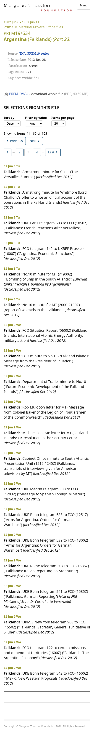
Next (33, 141)
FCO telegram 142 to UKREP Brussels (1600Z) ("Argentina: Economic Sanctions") (44, 253)
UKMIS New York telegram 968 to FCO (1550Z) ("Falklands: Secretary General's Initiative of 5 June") (47, 627)
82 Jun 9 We (12, 325)
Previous (16, 141)
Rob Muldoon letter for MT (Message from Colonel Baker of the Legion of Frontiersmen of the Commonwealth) (45, 412)
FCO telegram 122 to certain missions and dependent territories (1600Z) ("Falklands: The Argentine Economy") (46, 652)
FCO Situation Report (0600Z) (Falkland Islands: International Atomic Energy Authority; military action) (45, 335)
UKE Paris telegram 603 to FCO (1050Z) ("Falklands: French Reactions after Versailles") (45, 228)
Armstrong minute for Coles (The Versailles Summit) (41, 174)
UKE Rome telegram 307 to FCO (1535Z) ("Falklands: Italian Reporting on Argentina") (46, 571)
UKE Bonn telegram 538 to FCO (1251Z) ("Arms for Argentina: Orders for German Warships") (46, 519)
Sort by (9, 118)
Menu (83, 5)
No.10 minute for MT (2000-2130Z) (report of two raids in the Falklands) (44, 310)
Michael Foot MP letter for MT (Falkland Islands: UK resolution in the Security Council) (46, 438)
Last (51, 152)
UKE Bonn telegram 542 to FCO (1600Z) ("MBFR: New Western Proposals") (46, 678)
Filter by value (36, 118)
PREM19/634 (18, 94)
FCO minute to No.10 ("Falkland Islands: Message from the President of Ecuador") (46, 361)
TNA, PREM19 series (34, 54)
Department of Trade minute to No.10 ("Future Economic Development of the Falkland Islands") (45, 386)
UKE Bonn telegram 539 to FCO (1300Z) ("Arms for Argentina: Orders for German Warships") (46, 545)
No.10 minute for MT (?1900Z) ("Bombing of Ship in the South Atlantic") (45, 282)
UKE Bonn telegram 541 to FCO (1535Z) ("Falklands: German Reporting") (46, 599)
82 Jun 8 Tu (12, 166)
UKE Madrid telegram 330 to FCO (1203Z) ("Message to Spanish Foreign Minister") (44, 494)
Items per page (63, 118)
